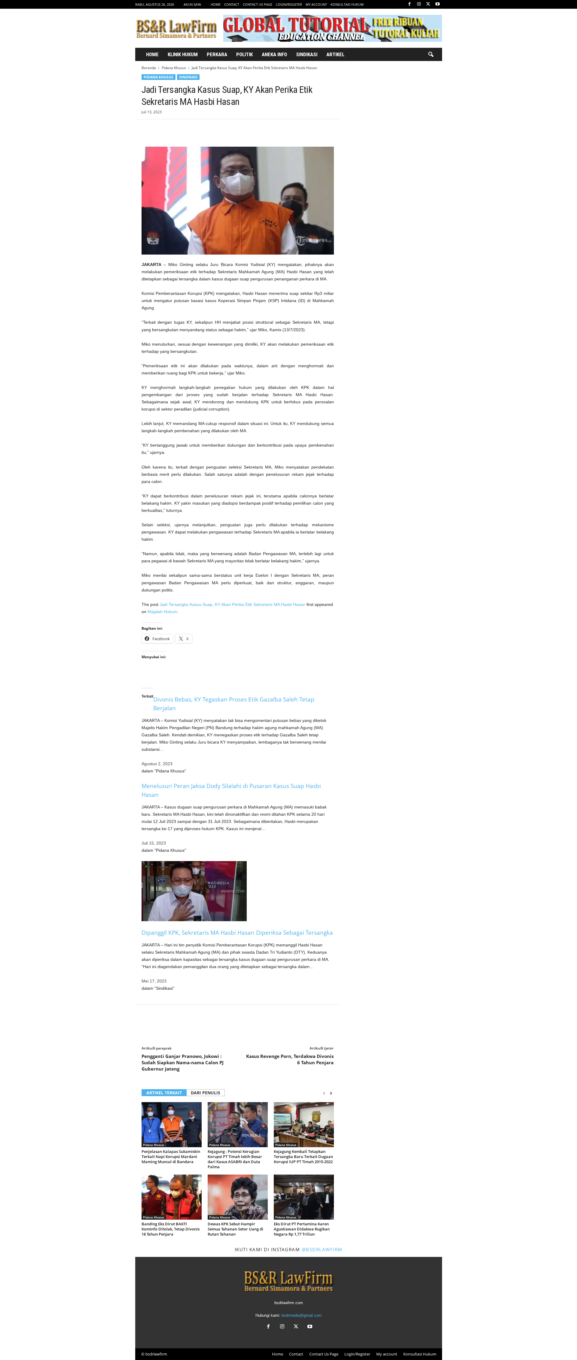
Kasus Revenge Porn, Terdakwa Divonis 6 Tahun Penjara (290, 1059)
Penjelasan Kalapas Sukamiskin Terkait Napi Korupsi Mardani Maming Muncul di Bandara (171, 1156)
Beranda (149, 67)
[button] (430, 54)
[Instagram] (419, 4)
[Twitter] (428, 4)
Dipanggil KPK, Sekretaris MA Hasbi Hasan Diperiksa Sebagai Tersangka (237, 933)
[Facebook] (409, 4)
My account (316, 4)
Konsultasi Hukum (347, 4)
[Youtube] (437, 4)
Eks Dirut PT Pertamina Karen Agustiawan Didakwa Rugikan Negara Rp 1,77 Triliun (302, 1229)
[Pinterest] (175, 128)
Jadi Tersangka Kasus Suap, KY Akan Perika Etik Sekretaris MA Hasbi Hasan (232, 604)
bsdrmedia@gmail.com (302, 1315)
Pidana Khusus (174, 67)
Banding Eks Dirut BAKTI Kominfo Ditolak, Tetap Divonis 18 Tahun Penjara (171, 1229)
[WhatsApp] (189, 128)
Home (216, 4)
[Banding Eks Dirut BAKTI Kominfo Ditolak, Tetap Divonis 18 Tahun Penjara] (172, 1197)
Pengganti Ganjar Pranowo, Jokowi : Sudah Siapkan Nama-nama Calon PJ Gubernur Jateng (183, 1062)
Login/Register (289, 4)
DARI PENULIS (205, 1093)
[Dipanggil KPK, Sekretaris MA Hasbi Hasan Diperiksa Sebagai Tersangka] (238, 891)
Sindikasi (306, 54)
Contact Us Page (257, 4)
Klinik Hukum (183, 54)
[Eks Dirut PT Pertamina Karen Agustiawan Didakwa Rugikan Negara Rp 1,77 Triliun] (304, 1197)
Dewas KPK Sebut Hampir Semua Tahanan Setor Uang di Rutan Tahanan (235, 1229)
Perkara (217, 54)
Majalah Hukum (162, 611)
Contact (231, 4)
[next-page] (331, 1093)
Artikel (335, 54)
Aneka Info (274, 54)
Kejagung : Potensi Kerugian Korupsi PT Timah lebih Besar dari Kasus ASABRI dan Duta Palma (235, 1159)
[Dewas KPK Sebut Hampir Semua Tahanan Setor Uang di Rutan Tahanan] (238, 1197)
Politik (244, 54)
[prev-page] (324, 1093)
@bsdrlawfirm (322, 1249)
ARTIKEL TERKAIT (164, 1093)
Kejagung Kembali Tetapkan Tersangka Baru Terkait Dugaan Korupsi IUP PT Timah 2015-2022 (303, 1156)
